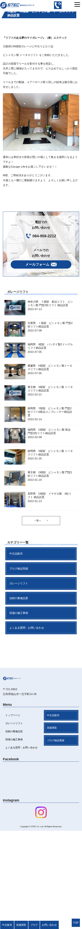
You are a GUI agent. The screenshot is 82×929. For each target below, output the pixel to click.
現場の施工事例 (18, 612)
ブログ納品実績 (18, 568)
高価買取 (52, 727)
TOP (76, 922)
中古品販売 (16, 553)
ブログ (34, 924)
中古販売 (7, 924)
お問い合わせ (49, 924)
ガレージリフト (18, 583)
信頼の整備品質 (18, 598)
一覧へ (41, 520)
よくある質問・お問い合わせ (26, 627)
